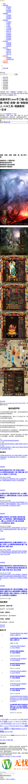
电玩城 (17, 729)
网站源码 (5, 20)
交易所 (22, 719)
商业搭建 (8, 10)
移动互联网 (22, 728)
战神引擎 (6, 723)
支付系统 (10, 726)
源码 (6, 728)
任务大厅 (2, 626)
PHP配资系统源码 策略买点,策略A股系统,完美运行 (14, 444)
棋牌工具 (8, 52)
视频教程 (6, 731)
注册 (7, 779)
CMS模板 (8, 28)
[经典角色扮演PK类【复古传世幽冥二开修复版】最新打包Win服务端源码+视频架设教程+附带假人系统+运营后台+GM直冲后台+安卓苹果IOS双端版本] (14, 579)
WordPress (9, 21)
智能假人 (16, 440)
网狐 (2, 731)
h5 (3, 719)
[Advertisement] (14, 138)
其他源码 (8, 39)
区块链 (11, 721)
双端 (17, 721)
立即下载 (7, 122)
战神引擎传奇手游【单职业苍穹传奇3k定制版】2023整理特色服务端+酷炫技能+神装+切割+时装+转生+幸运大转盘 (13, 568)
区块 (8, 721)
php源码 (8, 23)
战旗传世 (11, 440)
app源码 (8, 26)
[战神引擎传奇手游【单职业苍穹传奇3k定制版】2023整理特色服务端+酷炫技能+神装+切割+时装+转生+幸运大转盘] (14, 554)
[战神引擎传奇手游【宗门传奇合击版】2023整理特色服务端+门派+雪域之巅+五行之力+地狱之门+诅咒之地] (14, 458)
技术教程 (5, 41)
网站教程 (8, 46)
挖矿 (21, 723)
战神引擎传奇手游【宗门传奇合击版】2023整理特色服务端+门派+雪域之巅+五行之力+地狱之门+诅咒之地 (14, 472)
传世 (6, 440)
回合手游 (20, 721)
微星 (2, 723)
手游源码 (8, 15)
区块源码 (8, 29)
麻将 (11, 731)
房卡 (10, 723)
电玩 (13, 729)
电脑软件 (8, 49)
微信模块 (8, 36)
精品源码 (5, 5)
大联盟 (24, 721)
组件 (26, 728)
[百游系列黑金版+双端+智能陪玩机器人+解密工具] (19, 635)
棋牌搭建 (8, 43)
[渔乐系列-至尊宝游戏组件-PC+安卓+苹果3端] (19, 647)
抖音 (19, 723)
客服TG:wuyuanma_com (6, 756)
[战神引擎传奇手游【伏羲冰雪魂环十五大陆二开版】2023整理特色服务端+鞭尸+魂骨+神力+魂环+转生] (14, 531)
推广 (15, 113)
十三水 (14, 721)
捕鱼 (23, 723)
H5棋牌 (6, 719)
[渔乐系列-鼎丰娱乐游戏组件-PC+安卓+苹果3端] (19, 672)
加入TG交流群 (17, 756)
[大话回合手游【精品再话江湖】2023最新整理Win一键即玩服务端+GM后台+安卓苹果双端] (14, 480)
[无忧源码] (2, 1)
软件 (9, 731)
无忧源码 (12, 735)
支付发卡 (8, 33)
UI (8, 719)
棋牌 (26, 726)
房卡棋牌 (13, 723)
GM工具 (2, 440)
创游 (3, 721)
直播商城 (8, 34)
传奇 (8, 440)
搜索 (16, 74)
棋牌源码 (8, 7)
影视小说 (8, 31)
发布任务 (2, 625)
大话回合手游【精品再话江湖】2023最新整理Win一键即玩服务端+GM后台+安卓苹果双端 (14, 495)
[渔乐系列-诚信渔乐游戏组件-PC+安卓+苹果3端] (19, 685)
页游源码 (8, 18)
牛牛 (10, 728)
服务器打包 (18, 726)
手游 (17, 723)
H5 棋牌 (8, 8)
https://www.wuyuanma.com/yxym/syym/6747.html (13, 403)
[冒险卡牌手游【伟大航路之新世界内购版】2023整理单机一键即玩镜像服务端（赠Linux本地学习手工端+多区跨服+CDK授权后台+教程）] (14, 505)
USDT (11, 719)
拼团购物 (8, 57)
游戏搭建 (8, 44)
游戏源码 (5, 13)
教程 (14, 726)
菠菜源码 (8, 12)
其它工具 (8, 54)
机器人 (22, 726)
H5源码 (8, 24)
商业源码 (8, 38)
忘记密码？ (12, 779)
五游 (19, 719)
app (1, 719)
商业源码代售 (10, 59)
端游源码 (8, 17)
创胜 (5, 721)
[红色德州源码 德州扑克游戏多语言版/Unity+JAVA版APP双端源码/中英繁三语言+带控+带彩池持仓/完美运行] (19, 701)
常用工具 (5, 47)
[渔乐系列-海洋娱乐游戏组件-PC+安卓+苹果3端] (19, 660)
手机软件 (8, 51)
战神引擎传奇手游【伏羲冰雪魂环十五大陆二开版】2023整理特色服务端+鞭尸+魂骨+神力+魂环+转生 (13, 544)
